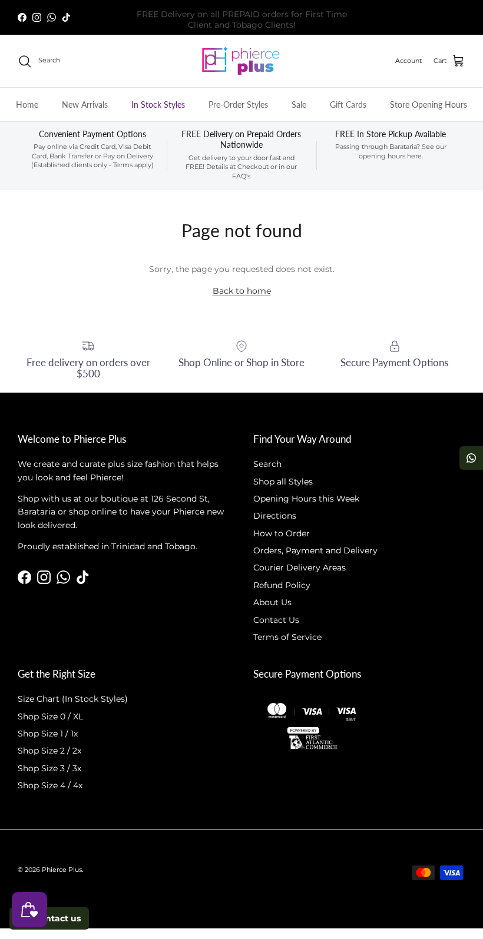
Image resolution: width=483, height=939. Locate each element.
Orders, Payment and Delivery (315, 550)
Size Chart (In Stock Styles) (73, 699)
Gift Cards (348, 104)
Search (267, 464)
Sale (299, 104)
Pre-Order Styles (238, 104)
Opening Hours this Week (306, 498)
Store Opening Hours (428, 104)
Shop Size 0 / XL (50, 716)
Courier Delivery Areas (299, 567)
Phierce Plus (62, 869)
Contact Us (276, 620)
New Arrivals (85, 104)
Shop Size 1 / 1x (48, 733)
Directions (274, 515)
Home (27, 104)
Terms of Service (287, 637)
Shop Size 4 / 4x (50, 785)
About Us (272, 602)
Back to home (242, 291)
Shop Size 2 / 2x (49, 750)
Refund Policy (281, 585)
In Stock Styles (158, 104)
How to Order (281, 533)
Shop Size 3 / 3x (49, 768)
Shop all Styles (283, 481)
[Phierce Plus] (241, 61)
